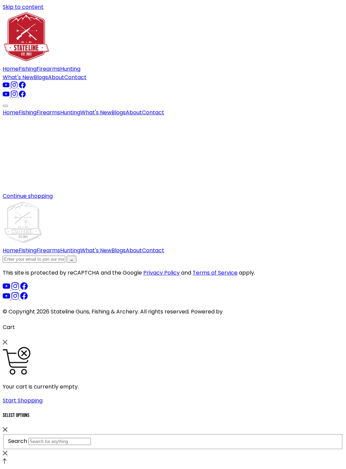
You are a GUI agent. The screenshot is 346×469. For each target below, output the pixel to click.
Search (17, 441)
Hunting (70, 69)
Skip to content (23, 7)
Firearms (48, 69)
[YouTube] (7, 86)
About (56, 77)
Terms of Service (215, 273)
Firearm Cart (241, 311)
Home (11, 69)
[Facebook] (22, 86)
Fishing (27, 69)
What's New (18, 77)
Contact (75, 77)
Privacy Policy (161, 273)
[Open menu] (5, 106)
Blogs (41, 77)
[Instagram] (15, 86)
